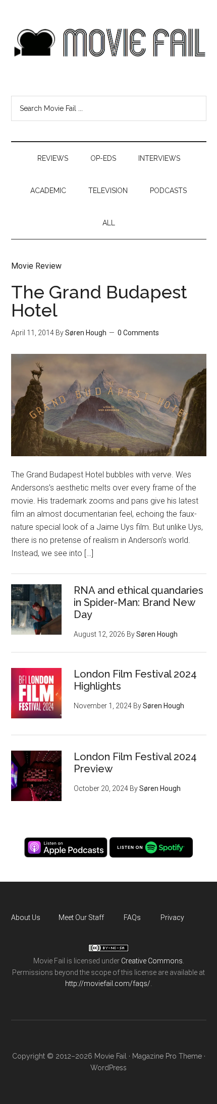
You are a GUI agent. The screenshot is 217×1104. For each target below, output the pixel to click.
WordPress (108, 1068)
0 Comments (138, 333)
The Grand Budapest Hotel (99, 301)
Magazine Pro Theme (167, 1056)
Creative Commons (152, 961)
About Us (25, 917)
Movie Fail (108, 43)
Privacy (172, 917)
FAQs (132, 917)
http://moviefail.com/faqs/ (107, 983)
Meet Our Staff (81, 917)
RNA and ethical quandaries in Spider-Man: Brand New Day (138, 602)
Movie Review (36, 266)
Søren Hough (85, 333)
